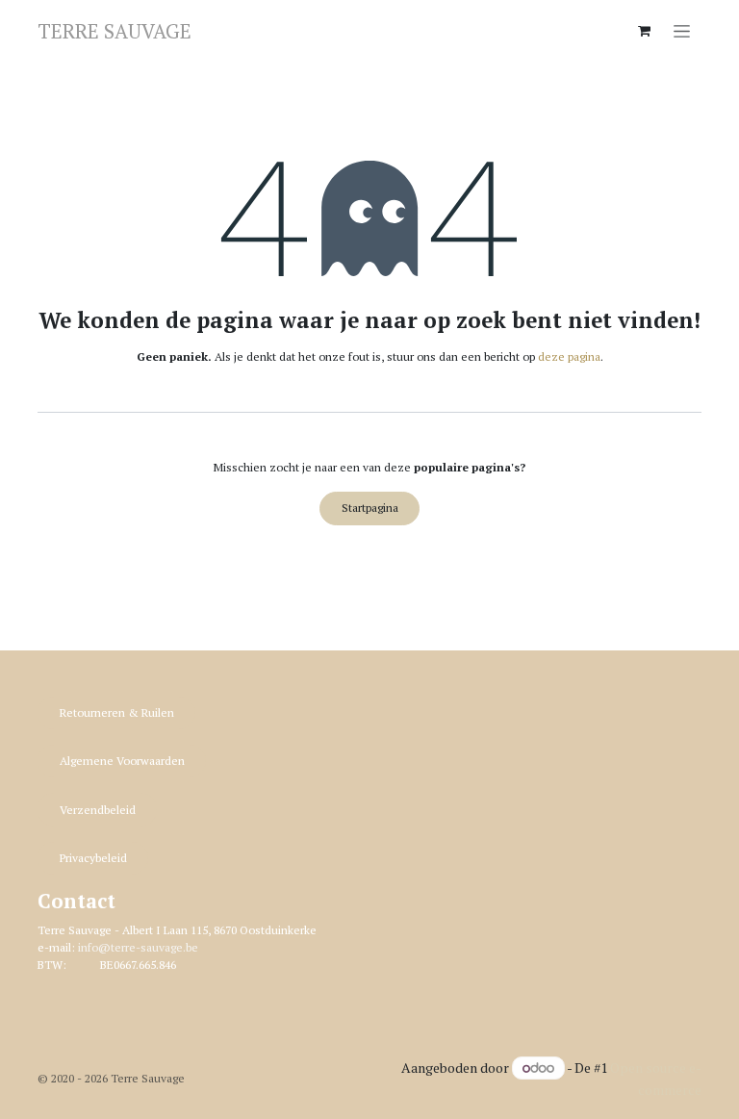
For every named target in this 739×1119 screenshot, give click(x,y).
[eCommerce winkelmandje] (643, 31)
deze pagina (569, 356)
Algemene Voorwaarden (122, 760)
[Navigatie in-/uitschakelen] (681, 30)
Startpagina (370, 507)
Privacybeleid (93, 858)
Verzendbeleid (98, 809)
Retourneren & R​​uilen (117, 712)
